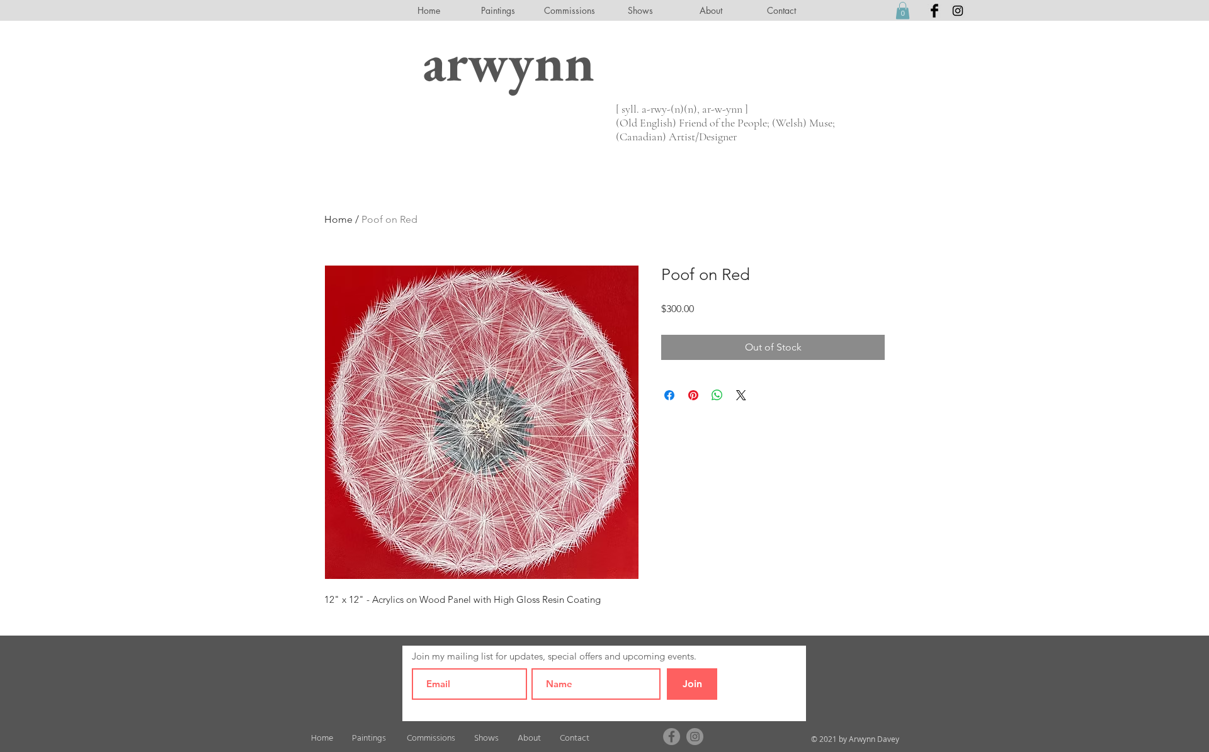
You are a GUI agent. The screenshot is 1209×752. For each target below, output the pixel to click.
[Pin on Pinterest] (693, 395)
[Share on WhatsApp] (717, 395)
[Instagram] (694, 736)
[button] (902, 10)
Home (338, 219)
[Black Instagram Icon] (958, 11)
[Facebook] (671, 736)
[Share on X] (741, 395)
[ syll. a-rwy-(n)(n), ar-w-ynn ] (682, 109)
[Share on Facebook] (669, 395)
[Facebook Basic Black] (934, 11)
